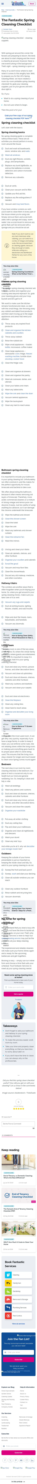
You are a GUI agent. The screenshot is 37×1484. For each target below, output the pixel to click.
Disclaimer (23, 1408)
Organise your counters (14, 560)
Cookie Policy (24, 1399)
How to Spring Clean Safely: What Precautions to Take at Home (22, 637)
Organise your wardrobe (15, 811)
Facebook (5, 1460)
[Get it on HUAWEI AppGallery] (31, 1468)
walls (27, 151)
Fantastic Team (7, 29)
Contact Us (23, 1402)
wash (14, 874)
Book (32, 4)
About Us (23, 1394)
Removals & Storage (25, 1417)
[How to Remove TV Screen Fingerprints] (6, 730)
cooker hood (18, 359)
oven (17, 354)
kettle (7, 347)
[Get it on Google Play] (18, 1468)
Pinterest (15, 1460)
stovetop (9, 359)
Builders (4, 1428)
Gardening (4, 1420)
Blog (2, 10)
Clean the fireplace (13, 700)
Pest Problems (6, 1404)
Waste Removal (24, 1420)
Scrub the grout (11, 564)
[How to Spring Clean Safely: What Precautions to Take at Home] (6, 647)
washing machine (12, 356)
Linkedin (32, 1460)
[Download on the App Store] (6, 1468)
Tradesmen (5, 1425)
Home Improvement (7, 1391)
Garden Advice (6, 1394)
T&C (21, 1405)
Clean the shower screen (15, 519)
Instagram (26, 1460)
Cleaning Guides (10, 10)
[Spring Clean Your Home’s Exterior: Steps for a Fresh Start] (6, 926)
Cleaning (4, 1417)
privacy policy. (27, 1370)
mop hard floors (22, 204)
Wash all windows (12, 155)
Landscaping (5, 1423)
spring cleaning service (11, 938)
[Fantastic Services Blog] (18, 3)
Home (22, 1391)
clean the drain (27, 393)
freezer (29, 354)
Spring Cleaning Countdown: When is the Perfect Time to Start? (23, 273)
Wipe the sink (10, 393)
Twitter (10, 1460)
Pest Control (23, 1423)
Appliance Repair (24, 1425)
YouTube (21, 1460)
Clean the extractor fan (14, 537)
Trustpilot (18, 999)
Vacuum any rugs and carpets (17, 602)
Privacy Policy (24, 1396)
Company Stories (7, 1407)
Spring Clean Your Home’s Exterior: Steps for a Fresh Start (22, 910)
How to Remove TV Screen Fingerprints (22, 727)
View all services (18, 1324)
